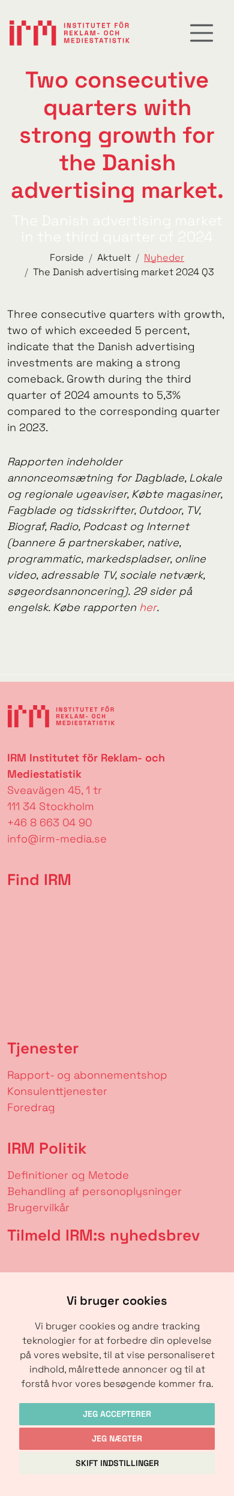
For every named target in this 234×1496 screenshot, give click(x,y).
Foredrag (31, 1107)
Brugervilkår (38, 1207)
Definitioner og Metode (68, 1175)
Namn (15, 1264)
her (148, 607)
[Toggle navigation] (201, 33)
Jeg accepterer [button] (117, 1413)
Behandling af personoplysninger (96, 1191)
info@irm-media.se (57, 838)
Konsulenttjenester (57, 1091)
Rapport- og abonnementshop (87, 1075)
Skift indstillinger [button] (117, 1463)
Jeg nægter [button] (117, 1438)
